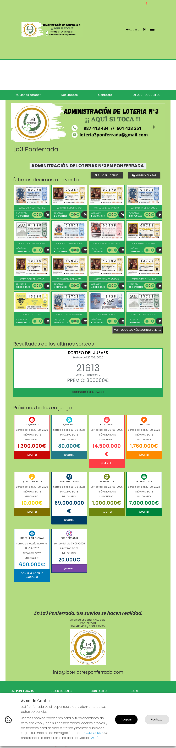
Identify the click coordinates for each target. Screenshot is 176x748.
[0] (146, 30)
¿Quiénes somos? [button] (28, 95)
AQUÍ (94, 738)
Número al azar (145, 175)
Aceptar (126, 720)
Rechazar (157, 720)
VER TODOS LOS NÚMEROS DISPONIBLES (137, 330)
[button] (22, 127)
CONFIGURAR (93, 733)
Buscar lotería (107, 175)
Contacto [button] (105, 95)
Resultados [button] (69, 95)
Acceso (134, 29)
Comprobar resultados (88, 392)
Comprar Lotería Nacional (31, 575)
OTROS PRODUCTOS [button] (146, 95)
